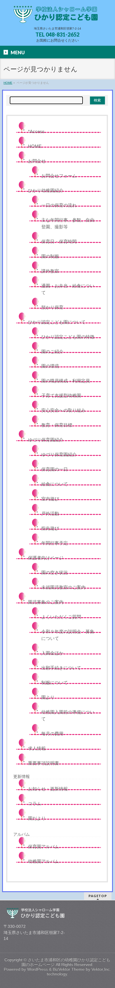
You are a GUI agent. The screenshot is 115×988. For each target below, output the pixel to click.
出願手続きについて (61, 667)
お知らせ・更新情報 (48, 788)
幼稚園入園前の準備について (67, 715)
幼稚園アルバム (43, 861)
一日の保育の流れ (59, 205)
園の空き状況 (54, 572)
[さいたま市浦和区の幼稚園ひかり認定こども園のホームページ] (57, 16)
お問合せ (37, 160)
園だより (37, 818)
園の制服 (50, 256)
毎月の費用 (52, 733)
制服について (54, 682)
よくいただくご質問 (61, 616)
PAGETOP (97, 896)
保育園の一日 (54, 469)
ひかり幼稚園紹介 (45, 190)
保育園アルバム (43, 846)
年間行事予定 (54, 542)
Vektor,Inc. (101, 969)
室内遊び (50, 498)
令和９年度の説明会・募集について (67, 635)
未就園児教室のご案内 (63, 587)
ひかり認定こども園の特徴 (67, 336)
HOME (35, 146)
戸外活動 (50, 513)
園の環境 (50, 365)
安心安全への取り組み (63, 410)
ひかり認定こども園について (57, 322)
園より (48, 697)
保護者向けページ (45, 557)
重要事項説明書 (43, 763)
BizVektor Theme (69, 969)
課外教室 (50, 270)
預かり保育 (52, 307)
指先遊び (50, 528)
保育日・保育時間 (59, 241)
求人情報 (37, 748)
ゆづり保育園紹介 (45, 439)
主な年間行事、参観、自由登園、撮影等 (67, 223)
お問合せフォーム (59, 175)
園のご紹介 (52, 351)
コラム (34, 803)
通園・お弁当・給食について (67, 289)
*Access (36, 131)
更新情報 (21, 776)
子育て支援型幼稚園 (61, 395)
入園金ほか (52, 653)
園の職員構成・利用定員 (65, 380)
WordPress (37, 969)
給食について (54, 483)
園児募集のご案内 (45, 601)
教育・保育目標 (56, 424)
